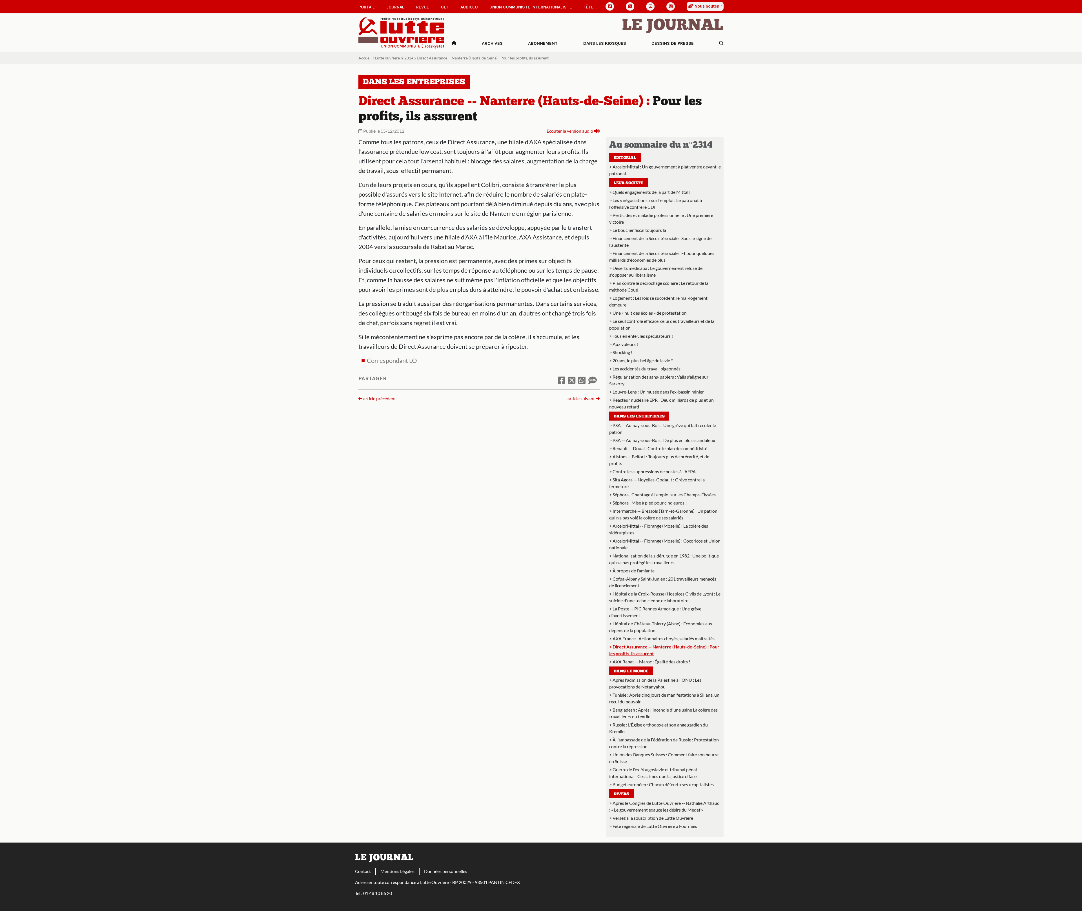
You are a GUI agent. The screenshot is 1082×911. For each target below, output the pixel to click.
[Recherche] (721, 43)
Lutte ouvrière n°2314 (394, 57)
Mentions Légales (397, 871)
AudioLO (469, 7)
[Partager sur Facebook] (561, 380)
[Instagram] (670, 6)
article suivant (581, 398)
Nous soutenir (707, 6)
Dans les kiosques (604, 43)
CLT (445, 7)
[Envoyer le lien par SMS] (592, 380)
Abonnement (543, 43)
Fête (589, 7)
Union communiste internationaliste (530, 7)
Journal (395, 7)
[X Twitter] (630, 6)
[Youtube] (650, 6)
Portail (366, 7)
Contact (363, 871)
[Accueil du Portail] (401, 32)
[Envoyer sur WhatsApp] (582, 380)
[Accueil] (453, 43)
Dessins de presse (672, 43)
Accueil (365, 57)
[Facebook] (610, 6)
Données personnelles (445, 871)
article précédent (379, 398)
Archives (492, 43)
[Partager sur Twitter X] (571, 380)
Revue (422, 7)
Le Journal (673, 26)
